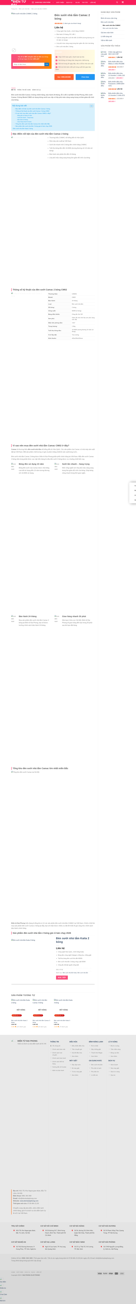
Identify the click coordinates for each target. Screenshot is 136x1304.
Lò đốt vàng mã (106, 36)
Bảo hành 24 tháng (23, 119)
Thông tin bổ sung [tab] (24, 90)
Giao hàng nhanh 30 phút (24, 121)
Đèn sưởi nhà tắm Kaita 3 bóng (62, 1021)
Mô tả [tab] (13, 90)
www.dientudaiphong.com (29, 1201)
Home (13, 1272)
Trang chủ (14, 9)
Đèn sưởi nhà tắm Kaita (110, 28)
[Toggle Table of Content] (90, 106)
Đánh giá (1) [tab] (36, 90)
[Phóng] (14, 50)
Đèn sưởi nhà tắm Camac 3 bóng (41, 1021)
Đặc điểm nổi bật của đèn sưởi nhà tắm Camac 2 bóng (33, 109)
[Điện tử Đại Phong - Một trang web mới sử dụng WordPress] (19, 2)
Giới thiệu (60, 2)
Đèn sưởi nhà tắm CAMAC (39, 9)
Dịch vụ (69, 2)
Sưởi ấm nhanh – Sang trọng (25, 117)
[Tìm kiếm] (117, 2)
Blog (78, 2)
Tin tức (85, 2)
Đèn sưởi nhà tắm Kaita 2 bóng (23, 128)
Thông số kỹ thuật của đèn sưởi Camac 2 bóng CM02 (32, 111)
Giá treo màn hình (107, 32)
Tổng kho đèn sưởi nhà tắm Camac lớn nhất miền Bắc (33, 124)
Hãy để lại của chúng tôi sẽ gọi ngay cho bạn (33, 58)
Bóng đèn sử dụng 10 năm (25, 115)
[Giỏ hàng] (123, 2)
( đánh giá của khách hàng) (72, 23)
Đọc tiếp (62, 977)
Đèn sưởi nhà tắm (24, 9)
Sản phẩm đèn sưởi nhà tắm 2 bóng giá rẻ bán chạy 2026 (34, 126)
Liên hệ (93, 2)
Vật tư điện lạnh (106, 40)
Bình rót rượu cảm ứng (109, 18)
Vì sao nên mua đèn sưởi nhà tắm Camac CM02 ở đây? (33, 113)
